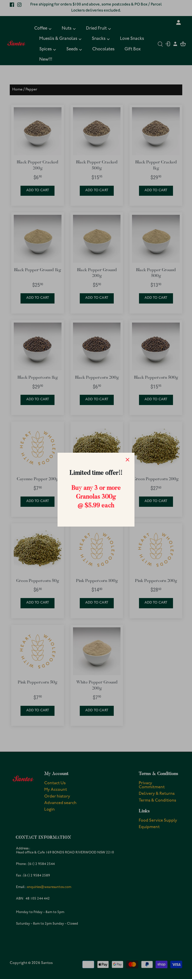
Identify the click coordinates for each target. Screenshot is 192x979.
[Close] (127, 459)
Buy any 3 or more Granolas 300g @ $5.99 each (96, 497)
